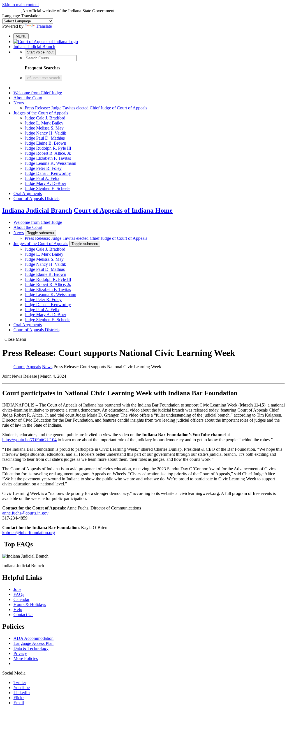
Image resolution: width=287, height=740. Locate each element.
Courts (19, 366)
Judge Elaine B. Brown (45, 143)
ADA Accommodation (33, 638)
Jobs (17, 589)
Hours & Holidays (29, 604)
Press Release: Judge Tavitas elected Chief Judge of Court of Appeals (86, 107)
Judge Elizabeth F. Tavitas (48, 158)
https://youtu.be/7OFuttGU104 (29, 439)
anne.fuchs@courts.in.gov (25, 513)
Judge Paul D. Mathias (45, 138)
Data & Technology (30, 648)
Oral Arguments (27, 193)
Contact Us (23, 614)
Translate (44, 26)
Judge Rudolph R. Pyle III (48, 148)
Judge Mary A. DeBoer (45, 183)
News (18, 102)
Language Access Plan (33, 643)
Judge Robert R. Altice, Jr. (48, 153)
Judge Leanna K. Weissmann (50, 163)
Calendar (21, 599)
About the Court (27, 97)
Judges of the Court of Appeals (40, 113)
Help (17, 609)
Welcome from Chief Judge (37, 92)
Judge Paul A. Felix (42, 178)
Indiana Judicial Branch (34, 46)
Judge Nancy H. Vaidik (45, 133)
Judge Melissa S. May (44, 128)
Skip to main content (20, 4)
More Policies (25, 658)
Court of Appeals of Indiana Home (123, 210)
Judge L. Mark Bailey (44, 123)
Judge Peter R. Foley (43, 168)
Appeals (33, 366)
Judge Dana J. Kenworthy (48, 173)
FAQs (18, 594)
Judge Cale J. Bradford (45, 118)
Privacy (20, 653)
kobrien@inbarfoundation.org (28, 532)
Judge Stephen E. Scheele (47, 188)
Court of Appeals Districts (36, 198)
